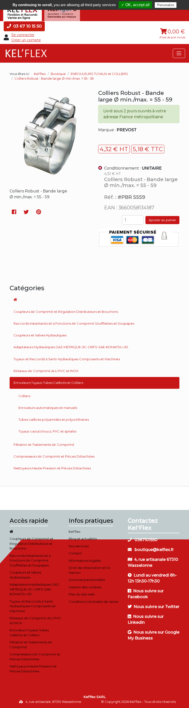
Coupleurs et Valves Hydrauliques (40, 335)
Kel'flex (40, 74)
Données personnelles (87, 580)
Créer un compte (26, 40)
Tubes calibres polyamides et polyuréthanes (53, 419)
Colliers (24, 396)
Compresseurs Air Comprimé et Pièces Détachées (54, 456)
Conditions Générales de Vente (93, 602)
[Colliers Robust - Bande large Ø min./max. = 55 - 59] (50, 179)
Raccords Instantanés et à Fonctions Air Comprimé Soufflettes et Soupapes (74, 323)
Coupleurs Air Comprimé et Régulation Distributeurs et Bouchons (66, 312)
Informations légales (85, 561)
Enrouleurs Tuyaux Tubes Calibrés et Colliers (48, 383)
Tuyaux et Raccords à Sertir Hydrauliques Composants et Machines (67, 359)
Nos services (79, 546)
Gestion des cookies (85, 587)
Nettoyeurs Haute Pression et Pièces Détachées (52, 468)
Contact (75, 553)
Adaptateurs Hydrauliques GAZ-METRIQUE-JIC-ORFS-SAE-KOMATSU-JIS (71, 347)
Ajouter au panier (162, 220)
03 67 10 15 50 (27, 26)
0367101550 (146, 539)
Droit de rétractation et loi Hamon (89, 570)
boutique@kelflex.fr (154, 549)
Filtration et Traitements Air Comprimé (44, 445)
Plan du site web (82, 594)
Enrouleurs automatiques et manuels (47, 408)
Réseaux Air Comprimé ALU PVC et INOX (46, 371)
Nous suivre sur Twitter (156, 606)
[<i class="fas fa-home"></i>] (94, 300)
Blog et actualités (83, 539)
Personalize (165, 5)
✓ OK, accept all (135, 5)
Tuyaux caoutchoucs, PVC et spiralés (47, 431)
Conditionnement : (133, 168)
